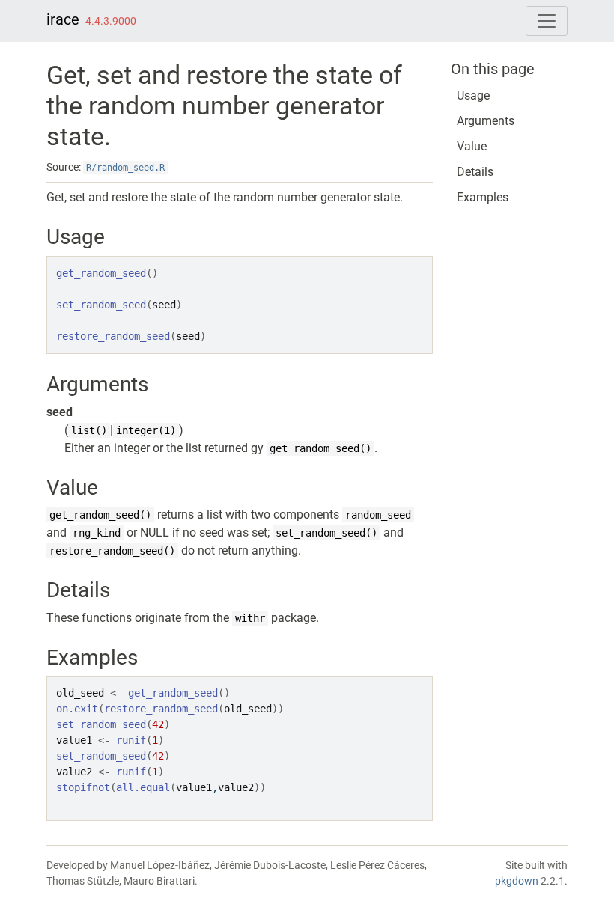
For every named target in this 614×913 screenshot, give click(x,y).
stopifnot (83, 787)
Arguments (485, 121)
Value (472, 146)
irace (62, 19)
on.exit (77, 709)
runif (131, 740)
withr (250, 618)
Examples (482, 197)
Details (475, 172)
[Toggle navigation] (547, 21)
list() (89, 430)
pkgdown (516, 881)
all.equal (143, 787)
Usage (473, 95)
